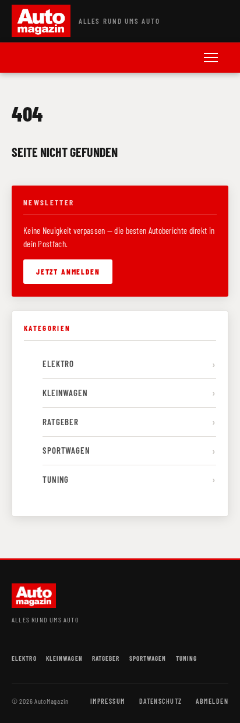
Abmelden (212, 701)
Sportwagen (66, 450)
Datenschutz (160, 701)
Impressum (107, 701)
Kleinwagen (65, 392)
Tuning (56, 479)
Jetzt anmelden (68, 271)
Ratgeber (61, 421)
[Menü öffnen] (210, 57)
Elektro (58, 363)
